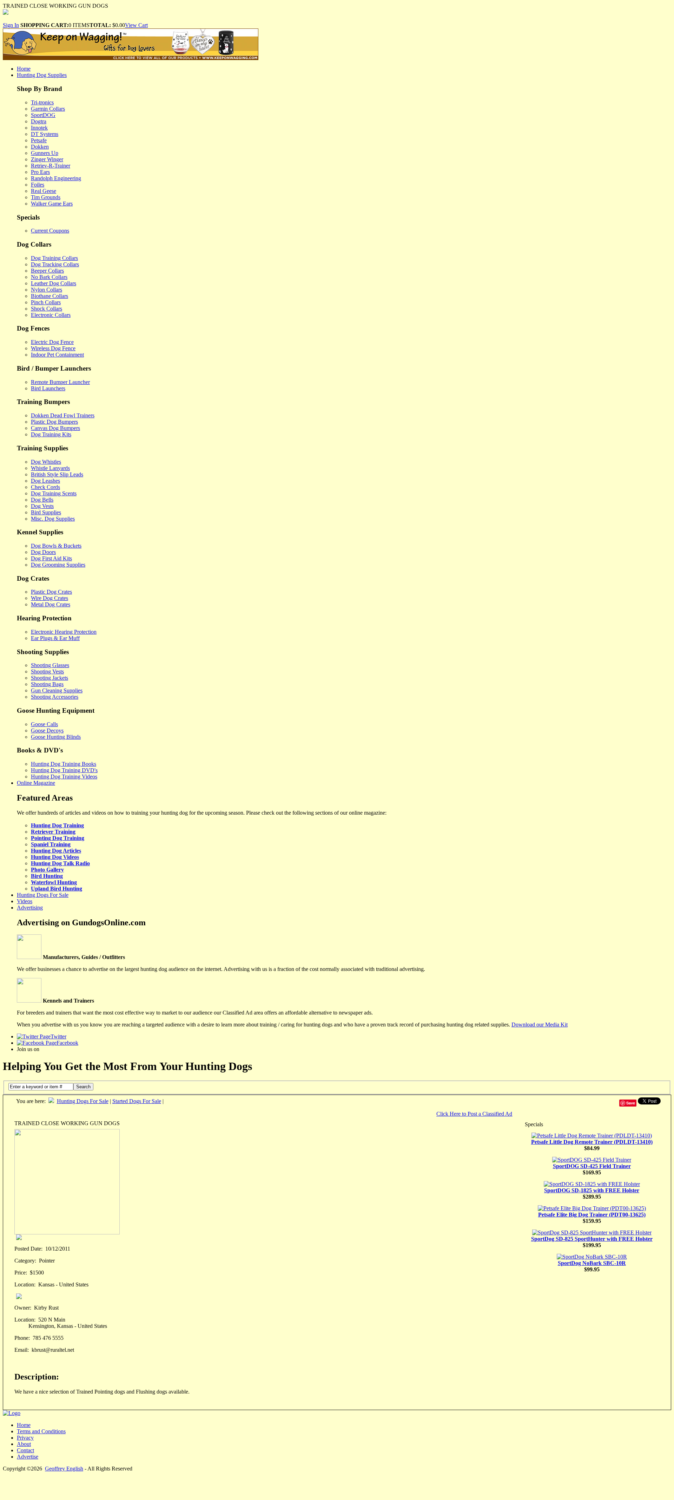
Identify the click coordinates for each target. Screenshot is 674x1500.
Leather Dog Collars (53, 283)
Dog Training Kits (51, 434)
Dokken (40, 147)
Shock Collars (46, 309)
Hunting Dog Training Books (63, 764)
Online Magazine (36, 783)
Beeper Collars (47, 271)
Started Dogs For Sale (136, 1101)
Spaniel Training (51, 844)
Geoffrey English (64, 1469)
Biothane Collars (49, 296)
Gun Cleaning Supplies (56, 690)
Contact (25, 1450)
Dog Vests (42, 506)
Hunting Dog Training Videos (64, 777)
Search (83, 1086)
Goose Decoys (47, 730)
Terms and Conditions (41, 1431)
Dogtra (38, 121)
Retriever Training (53, 832)
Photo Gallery (47, 870)
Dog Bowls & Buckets (56, 546)
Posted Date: (28, 1249)
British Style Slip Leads (57, 474)
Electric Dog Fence (52, 342)
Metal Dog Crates (50, 604)
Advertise (27, 1457)
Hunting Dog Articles (56, 851)
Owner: (22, 1308)
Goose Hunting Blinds (56, 737)
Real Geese (43, 191)
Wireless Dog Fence (53, 348)
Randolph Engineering (56, 178)
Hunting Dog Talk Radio (60, 863)
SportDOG (43, 115)
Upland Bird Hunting (56, 889)
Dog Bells (42, 500)
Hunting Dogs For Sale (42, 895)
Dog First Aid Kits (51, 558)
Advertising (30, 908)
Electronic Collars (51, 315)
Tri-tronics (42, 102)
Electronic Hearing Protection (64, 632)
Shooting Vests (47, 671)
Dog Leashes (45, 481)
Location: (24, 1284)
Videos (24, 901)
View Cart (136, 25)
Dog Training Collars (54, 258)
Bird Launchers (48, 388)
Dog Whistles (46, 462)
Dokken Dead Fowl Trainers (62, 415)
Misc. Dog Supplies (53, 519)
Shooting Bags (47, 684)
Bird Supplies (46, 512)
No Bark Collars (49, 277)
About (24, 1444)
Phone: (22, 1338)
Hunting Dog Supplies (42, 75)
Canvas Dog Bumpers (55, 428)
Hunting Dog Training (57, 825)
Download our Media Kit (539, 1025)
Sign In (11, 25)
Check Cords (45, 487)
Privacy (25, 1438)
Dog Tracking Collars (55, 264)
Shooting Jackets (49, 678)
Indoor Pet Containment (57, 355)
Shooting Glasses (50, 665)
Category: (25, 1261)
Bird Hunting (47, 876)
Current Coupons (50, 231)
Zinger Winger (47, 159)
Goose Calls (44, 724)
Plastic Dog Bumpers (54, 422)
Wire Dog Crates (49, 598)
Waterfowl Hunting (54, 882)
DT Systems (44, 134)
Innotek (39, 128)
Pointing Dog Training (57, 838)
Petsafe (39, 140)
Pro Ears (40, 172)
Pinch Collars (46, 302)
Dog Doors (43, 552)
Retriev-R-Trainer (50, 166)
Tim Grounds (45, 197)
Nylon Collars (46, 290)
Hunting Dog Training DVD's (64, 770)
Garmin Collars (48, 109)
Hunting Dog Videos (55, 857)
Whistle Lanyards (50, 468)
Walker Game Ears (52, 204)
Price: (20, 1273)
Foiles (37, 185)
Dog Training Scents (54, 493)
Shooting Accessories (54, 697)
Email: (21, 1350)
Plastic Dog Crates (51, 592)
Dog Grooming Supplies (58, 565)
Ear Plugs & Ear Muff (55, 638)
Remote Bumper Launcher (60, 382)
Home (24, 69)
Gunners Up (44, 153)
